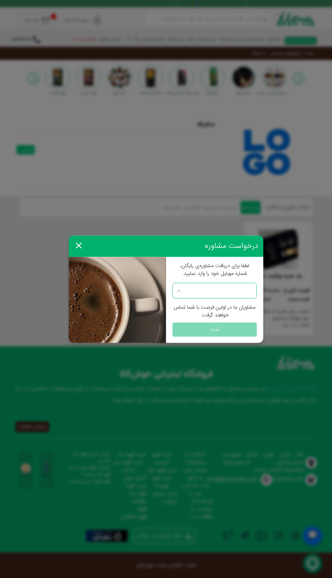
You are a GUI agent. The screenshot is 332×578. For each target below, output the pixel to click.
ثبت (214, 329)
